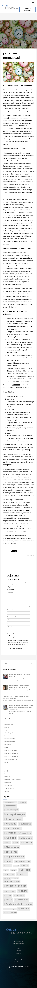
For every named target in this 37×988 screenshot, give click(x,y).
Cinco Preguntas (9, 733)
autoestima (26, 824)
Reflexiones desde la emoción (13, 780)
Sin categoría (8, 785)
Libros (6, 762)
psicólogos (20, 896)
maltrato (16, 878)
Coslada (22, 556)
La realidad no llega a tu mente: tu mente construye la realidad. (20, 686)
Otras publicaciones (10, 765)
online (32, 556)
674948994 (27, 9)
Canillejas (11, 832)
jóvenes (25, 866)
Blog (5, 730)
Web (8, 624)
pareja (6, 771)
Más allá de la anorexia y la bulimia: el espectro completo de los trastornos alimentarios (21, 707)
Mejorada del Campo (12, 882)
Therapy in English (9, 788)
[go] (32, 664)
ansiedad (17, 556)
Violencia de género (11, 912)
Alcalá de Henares (14, 819)
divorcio (7, 843)
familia (9, 861)
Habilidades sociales (23, 861)
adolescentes (11, 806)
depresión (27, 556)
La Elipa (14, 870)
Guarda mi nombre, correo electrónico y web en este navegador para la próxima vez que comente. (18, 636)
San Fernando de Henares (19, 904)
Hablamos (7, 744)
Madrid (7, 878)
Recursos (7, 777)
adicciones (23, 802)
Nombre (10, 610)
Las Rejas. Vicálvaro (9, 874)
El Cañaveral (12, 847)
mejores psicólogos (16, 885)
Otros (6, 768)
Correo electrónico (13, 617)
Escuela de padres (10, 739)
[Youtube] (27, 973)
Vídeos (6, 791)
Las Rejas (25, 870)
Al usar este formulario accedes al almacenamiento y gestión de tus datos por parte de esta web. (18, 642)
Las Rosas (23, 874)
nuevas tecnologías (10, 891)
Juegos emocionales (10, 759)
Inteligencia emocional (11, 750)
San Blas (9, 900)
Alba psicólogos (10, 556)
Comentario (11, 589)
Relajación (7, 782)
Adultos (6, 727)
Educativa (25, 44)
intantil (17, 865)
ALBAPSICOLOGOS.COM (17, 983)
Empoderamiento (15, 856)
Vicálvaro (25, 908)
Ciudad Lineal (25, 833)
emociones (11, 852)
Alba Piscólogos (12, 810)
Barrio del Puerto (13, 828)
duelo (16, 843)
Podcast (6, 774)
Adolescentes (8, 724)
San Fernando (22, 900)
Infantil (6, 747)
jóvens (6, 870)
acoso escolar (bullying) (10, 802)
